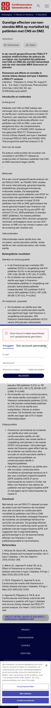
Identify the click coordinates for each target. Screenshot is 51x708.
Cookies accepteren (25, 700)
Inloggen (8, 345)
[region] (25, 683)
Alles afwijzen (25, 693)
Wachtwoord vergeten (11, 370)
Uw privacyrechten (25, 686)
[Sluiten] (46, 665)
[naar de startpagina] (46, 346)
